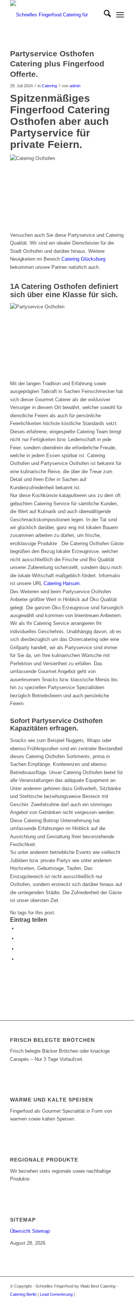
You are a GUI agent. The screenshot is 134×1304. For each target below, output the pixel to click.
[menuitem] (103, 15)
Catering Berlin (23, 1294)
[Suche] (103, 15)
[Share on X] (19, 938)
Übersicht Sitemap (30, 1231)
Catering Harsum (62, 583)
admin (75, 86)
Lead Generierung (56, 1294)
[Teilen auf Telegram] (19, 959)
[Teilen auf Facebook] (19, 928)
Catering (49, 86)
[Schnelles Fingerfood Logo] (55, 15)
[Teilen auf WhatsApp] (19, 949)
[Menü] (120, 15)
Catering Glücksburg (83, 259)
